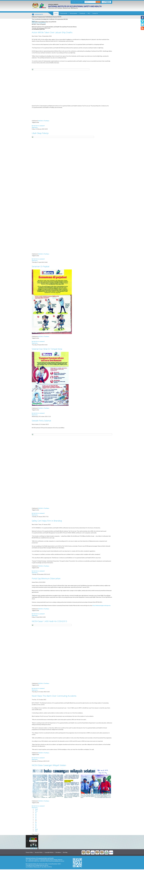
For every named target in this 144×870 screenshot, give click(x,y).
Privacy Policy (29, 852)
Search (98, 1)
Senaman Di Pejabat (40, 266)
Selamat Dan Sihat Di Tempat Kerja (47, 349)
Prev (36, 811)
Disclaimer (58, 852)
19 (35, 824)
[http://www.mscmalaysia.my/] (93, 852)
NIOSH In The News (43, 120)
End (36, 831)
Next (36, 829)
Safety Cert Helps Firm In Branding (47, 520)
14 (35, 816)
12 (35, 812)
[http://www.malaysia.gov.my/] (84, 852)
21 (35, 827)
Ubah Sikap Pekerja (40, 133)
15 (35, 817)
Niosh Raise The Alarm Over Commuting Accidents (54, 695)
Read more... (35, 127)
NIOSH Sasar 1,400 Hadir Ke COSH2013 (49, 621)
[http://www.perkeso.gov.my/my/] (106, 852)
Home (55, 13)
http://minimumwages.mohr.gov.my (101, 605)
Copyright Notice (49, 852)
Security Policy (38, 852)
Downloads (82, 13)
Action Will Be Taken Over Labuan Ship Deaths (52, 32)
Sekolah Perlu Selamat (41, 420)
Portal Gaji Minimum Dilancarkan (46, 578)
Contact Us (95, 13)
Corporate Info (63, 13)
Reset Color (33, 841)
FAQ (89, 13)
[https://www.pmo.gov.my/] (88, 852)
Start (36, 809)
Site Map (65, 852)
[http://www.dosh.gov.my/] (102, 852)
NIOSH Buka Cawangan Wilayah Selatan (49, 765)
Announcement (73, 13)
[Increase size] (31, 846)
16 (35, 819)
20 (35, 826)
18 (35, 822)
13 (35, 814)
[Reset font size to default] (33, 846)
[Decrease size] (36, 846)
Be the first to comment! (38, 125)
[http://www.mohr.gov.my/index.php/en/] (97, 852)
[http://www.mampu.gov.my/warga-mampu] (111, 852)
